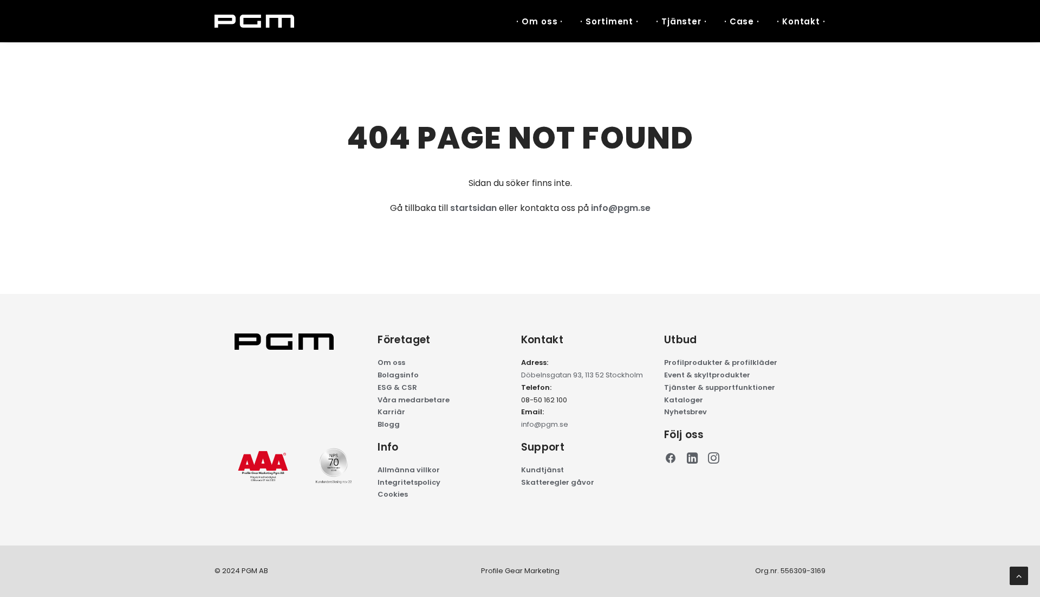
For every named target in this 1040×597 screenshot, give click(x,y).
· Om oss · (539, 21)
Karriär (391, 412)
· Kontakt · (801, 21)
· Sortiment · (609, 21)
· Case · (741, 21)
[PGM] (254, 21)
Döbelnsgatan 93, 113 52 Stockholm (582, 375)
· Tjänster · (681, 21)
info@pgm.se (621, 208)
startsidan (473, 208)
